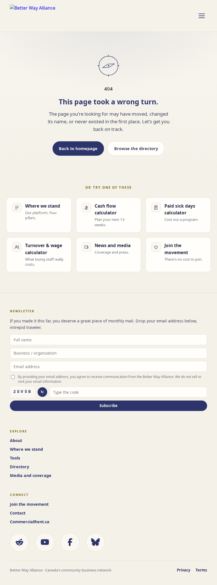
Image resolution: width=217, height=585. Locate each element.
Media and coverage (30, 475)
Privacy (183, 570)
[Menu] (201, 15)
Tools (15, 458)
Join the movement (29, 504)
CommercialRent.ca (29, 521)
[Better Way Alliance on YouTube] (44, 542)
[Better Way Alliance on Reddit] (19, 542)
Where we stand (26, 449)
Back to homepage (78, 148)
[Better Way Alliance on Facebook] (69, 542)
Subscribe (108, 405)
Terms (201, 570)
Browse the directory (136, 148)
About (16, 440)
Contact (17, 513)
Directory (19, 466)
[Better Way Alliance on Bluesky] (95, 542)
